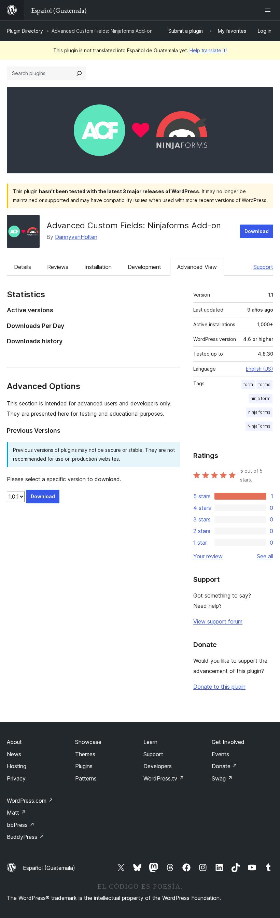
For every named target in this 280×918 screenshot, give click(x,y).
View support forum (217, 621)
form (248, 384)
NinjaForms (259, 426)
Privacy (16, 778)
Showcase (88, 741)
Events (220, 754)
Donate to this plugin (219, 686)
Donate (224, 766)
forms (264, 384)
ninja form (260, 398)
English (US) (259, 369)
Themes (85, 754)
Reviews (57, 266)
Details (22, 266)
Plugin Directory (25, 31)
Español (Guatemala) (49, 867)
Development (144, 266)
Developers (157, 766)
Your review (208, 556)
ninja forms (259, 412)
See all (265, 556)
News (14, 754)
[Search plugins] (79, 73)
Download (256, 231)
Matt (16, 812)
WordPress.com (30, 800)
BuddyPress (25, 836)
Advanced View (197, 266)
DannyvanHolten (76, 236)
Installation (98, 266)
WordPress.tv (163, 778)
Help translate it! (208, 50)
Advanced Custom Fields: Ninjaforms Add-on (133, 225)
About (14, 741)
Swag (222, 778)
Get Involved (228, 741)
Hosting (16, 766)
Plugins (84, 766)
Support (263, 266)
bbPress (20, 824)
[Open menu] (269, 10)
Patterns (86, 778)
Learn (150, 741)
